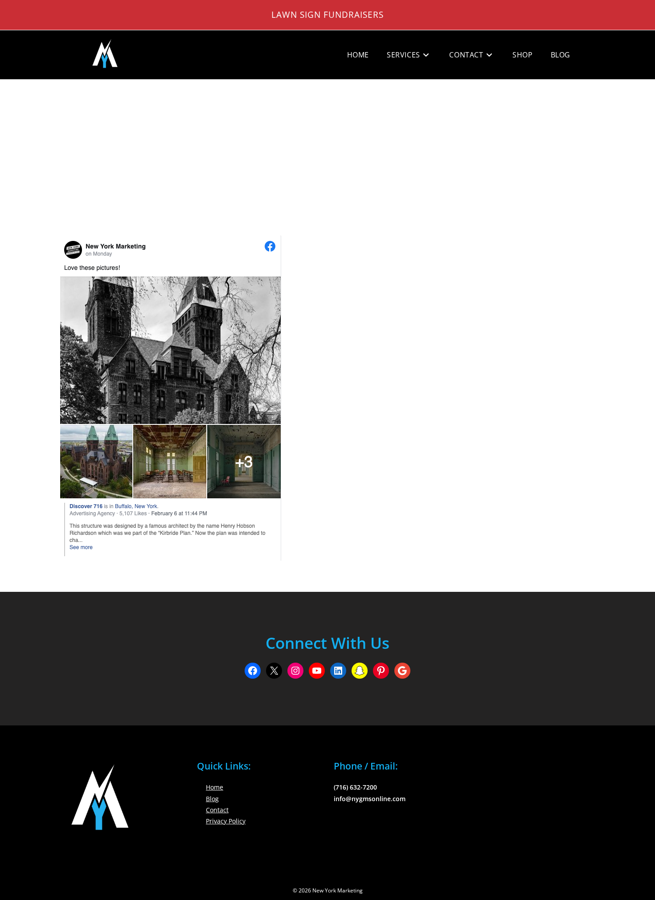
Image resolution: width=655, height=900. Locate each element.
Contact (217, 810)
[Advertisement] (327, 146)
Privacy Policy (226, 821)
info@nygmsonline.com (369, 798)
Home (214, 787)
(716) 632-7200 (355, 787)
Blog (212, 798)
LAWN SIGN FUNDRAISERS (327, 14)
